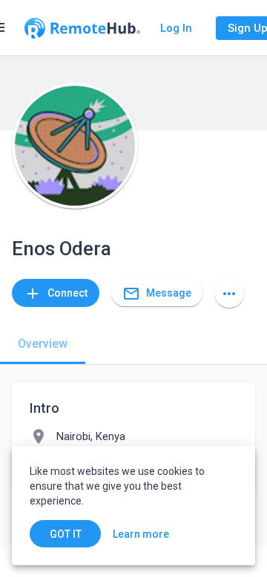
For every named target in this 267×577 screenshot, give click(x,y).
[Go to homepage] (82, 28)
